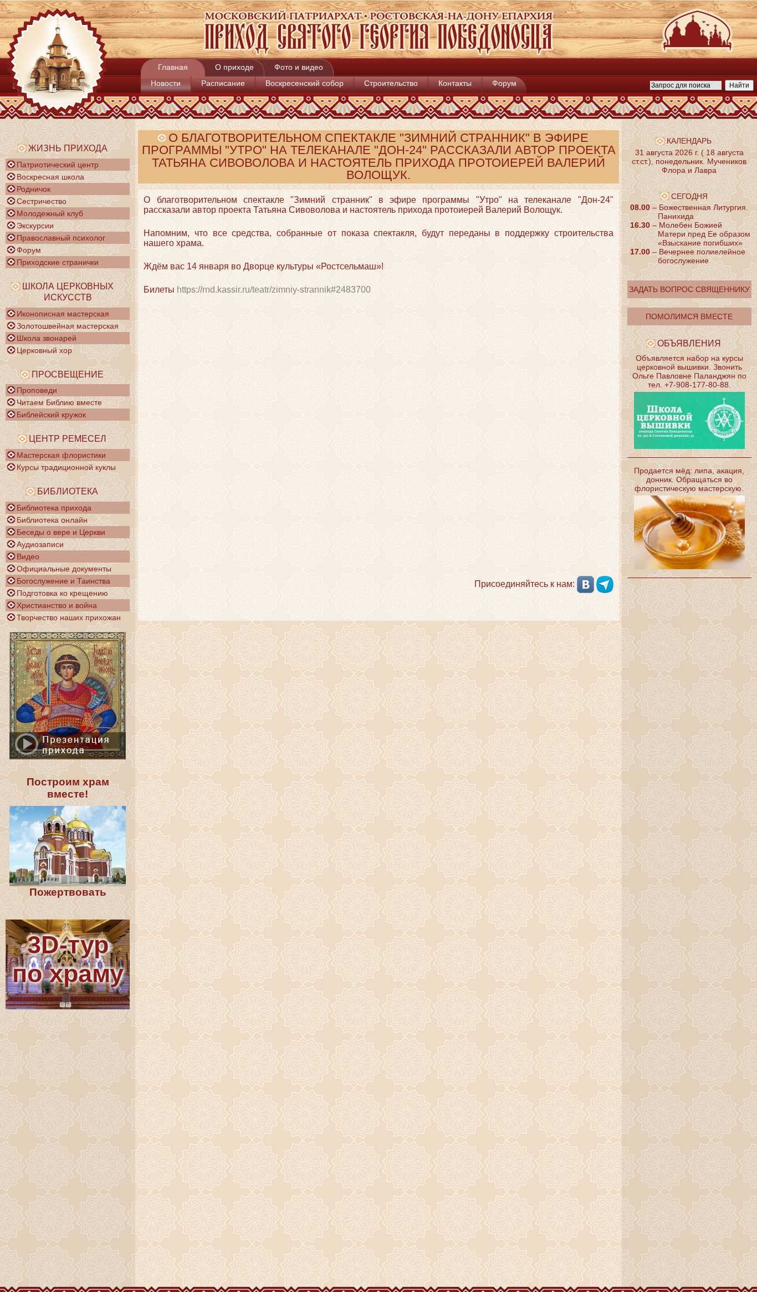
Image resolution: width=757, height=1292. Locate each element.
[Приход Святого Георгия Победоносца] (378, 53)
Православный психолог (61, 237)
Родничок (33, 189)
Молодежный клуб (50, 213)
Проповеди (37, 390)
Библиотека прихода (54, 507)
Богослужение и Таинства (63, 580)
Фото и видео (298, 67)
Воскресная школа (50, 176)
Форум (504, 83)
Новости (166, 83)
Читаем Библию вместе (59, 402)
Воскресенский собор (304, 83)
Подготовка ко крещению (62, 593)
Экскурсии (35, 225)
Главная (173, 67)
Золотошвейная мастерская (68, 325)
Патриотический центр (58, 164)
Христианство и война (57, 605)
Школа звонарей (46, 338)
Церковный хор (44, 350)
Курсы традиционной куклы (66, 467)
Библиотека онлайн (52, 519)
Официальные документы (64, 568)
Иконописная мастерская (63, 313)
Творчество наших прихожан (69, 617)
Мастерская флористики (61, 455)
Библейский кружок (51, 414)
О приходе (234, 67)
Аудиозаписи (40, 544)
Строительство (391, 83)
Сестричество (42, 201)
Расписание (223, 83)
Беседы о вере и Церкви (61, 532)
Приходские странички (58, 262)
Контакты (455, 83)
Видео (28, 556)
